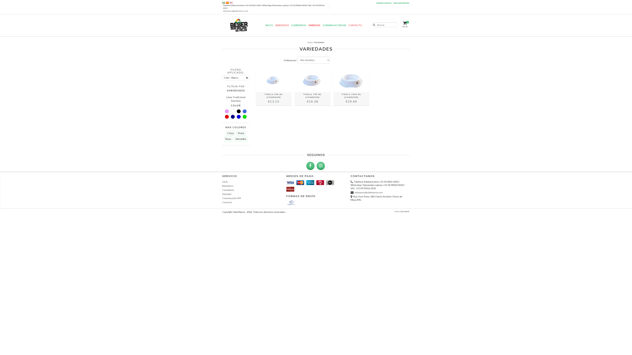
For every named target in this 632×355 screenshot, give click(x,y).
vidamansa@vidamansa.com (235, 11)
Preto (241, 133)
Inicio (269, 25)
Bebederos (282, 25)
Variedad (314, 25)
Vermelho (240, 138)
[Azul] (239, 117)
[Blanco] (233, 111)
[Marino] (233, 117)
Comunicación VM (334, 25)
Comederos (298, 25)
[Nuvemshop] (402, 212)
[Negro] (239, 111)
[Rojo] (227, 117)
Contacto (355, 25)
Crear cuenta (384, 3)
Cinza (230, 133)
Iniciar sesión (401, 3)
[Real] (245, 111)
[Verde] (245, 117)
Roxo (228, 138)
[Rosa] (227, 111)
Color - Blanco (231, 77)
